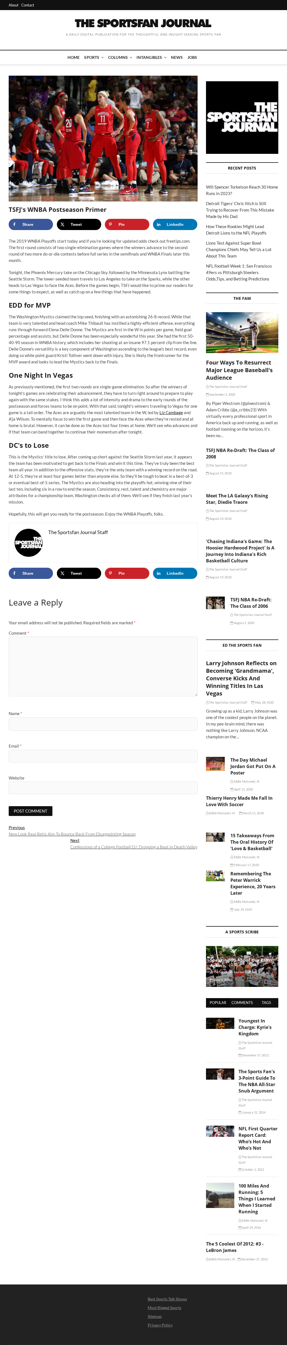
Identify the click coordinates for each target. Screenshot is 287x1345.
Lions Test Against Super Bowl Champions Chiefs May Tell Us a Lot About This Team (239, 249)
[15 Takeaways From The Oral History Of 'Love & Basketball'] (215, 837)
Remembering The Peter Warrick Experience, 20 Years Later (253, 883)
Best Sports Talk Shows (167, 1299)
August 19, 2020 (220, 577)
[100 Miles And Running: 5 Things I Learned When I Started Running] (220, 1185)
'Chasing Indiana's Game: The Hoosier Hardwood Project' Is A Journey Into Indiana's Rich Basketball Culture (240, 551)
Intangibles (149, 57)
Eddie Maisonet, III (246, 781)
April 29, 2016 (251, 1227)
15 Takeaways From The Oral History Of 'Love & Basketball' (252, 842)
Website (16, 777)
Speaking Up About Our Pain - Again (241, 962)
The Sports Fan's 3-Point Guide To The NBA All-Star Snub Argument (257, 1081)
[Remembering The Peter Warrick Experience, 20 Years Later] (215, 876)
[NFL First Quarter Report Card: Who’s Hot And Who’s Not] (220, 1128)
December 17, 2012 (255, 1055)
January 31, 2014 (253, 1112)
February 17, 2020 (246, 865)
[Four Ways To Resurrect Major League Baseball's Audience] (242, 332)
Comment (19, 633)
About (13, 5)
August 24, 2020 (220, 518)
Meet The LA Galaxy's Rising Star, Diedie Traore (237, 499)
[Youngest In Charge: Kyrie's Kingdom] (220, 1020)
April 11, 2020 (243, 789)
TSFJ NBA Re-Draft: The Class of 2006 (251, 603)
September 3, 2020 (222, 394)
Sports (91, 57)
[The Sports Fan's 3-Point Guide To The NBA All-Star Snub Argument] (220, 1071)
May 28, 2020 (264, 702)
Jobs (192, 57)
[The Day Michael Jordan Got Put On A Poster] (215, 764)
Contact (27, 5)
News (177, 57)
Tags (266, 1002)
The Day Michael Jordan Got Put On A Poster (253, 766)
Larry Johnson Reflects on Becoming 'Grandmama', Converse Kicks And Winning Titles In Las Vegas (241, 678)
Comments (242, 1002)
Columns (118, 57)
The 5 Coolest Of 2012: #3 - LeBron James (234, 1247)
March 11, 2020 (253, 813)
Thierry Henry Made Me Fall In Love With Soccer (239, 801)
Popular (218, 1002)
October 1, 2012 (252, 1169)
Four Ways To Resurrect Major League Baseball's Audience (239, 370)
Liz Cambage (171, 412)
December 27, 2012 (254, 1259)
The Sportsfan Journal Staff (228, 386)
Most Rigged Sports (164, 1307)
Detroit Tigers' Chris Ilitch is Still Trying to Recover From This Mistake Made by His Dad (240, 210)
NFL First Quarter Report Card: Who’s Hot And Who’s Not (258, 1138)
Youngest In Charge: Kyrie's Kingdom (255, 1027)
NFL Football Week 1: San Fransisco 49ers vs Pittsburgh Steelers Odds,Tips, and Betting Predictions (239, 272)
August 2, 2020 (243, 623)
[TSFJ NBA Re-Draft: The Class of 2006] (215, 603)
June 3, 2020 (222, 980)
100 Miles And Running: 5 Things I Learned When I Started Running (257, 1199)
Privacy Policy (160, 1325)
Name (15, 713)
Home (74, 57)
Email (15, 745)
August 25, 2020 (220, 473)
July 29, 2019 (242, 909)
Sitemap (155, 1316)
